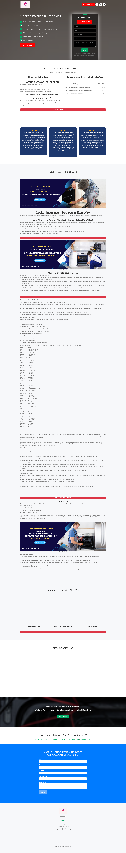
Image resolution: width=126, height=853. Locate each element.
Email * (41, 764)
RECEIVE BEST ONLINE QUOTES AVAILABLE (63, 109)
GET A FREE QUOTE (63, 632)
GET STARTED (63, 716)
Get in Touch (28, 45)
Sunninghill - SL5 (74, 739)
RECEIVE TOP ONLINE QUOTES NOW (63, 238)
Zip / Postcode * (43, 776)
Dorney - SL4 (48, 739)
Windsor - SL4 (39, 739)
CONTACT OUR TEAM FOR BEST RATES (63, 297)
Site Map (63, 820)
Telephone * (42, 770)
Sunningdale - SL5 (85, 739)
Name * (41, 759)
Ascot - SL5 (64, 739)
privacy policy (80, 56)
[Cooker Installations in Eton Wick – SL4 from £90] (63, 811)
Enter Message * (43, 782)
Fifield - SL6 (56, 739)
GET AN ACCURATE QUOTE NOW (63, 497)
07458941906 (89, 4)
